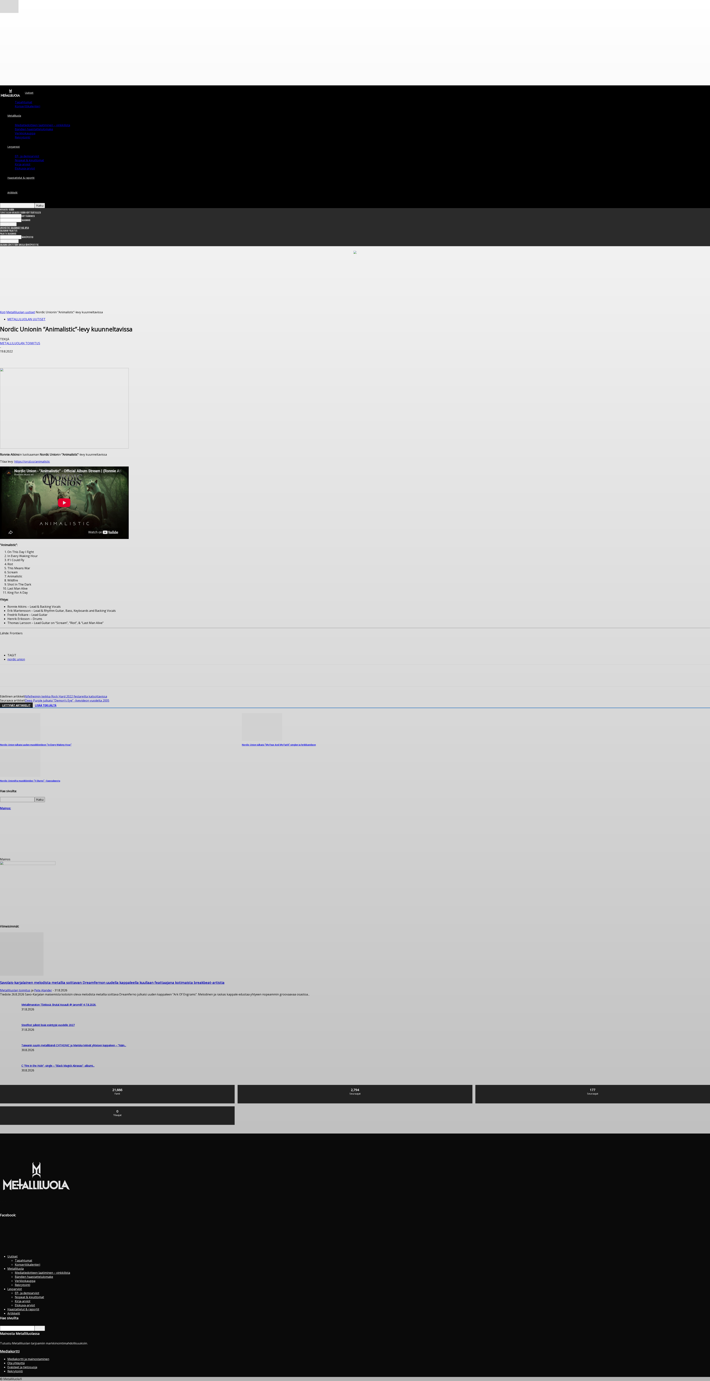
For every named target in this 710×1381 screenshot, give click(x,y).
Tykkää (117, 1086)
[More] (112, 357)
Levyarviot (13, 146)
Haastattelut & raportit (21, 177)
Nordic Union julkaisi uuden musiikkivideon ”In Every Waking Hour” (36, 744)
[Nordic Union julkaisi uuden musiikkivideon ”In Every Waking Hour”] (20, 740)
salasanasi (25, 220)
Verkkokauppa (25, 133)
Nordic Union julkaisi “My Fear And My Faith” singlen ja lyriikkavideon (279, 744)
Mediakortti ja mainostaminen (28, 1359)
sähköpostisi (27, 237)
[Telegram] (86, 357)
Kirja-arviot (22, 164)
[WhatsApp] (46, 357)
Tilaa (117, 1107)
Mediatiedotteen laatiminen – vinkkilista (42, 125)
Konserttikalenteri (27, 106)
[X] (19, 357)
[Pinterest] (33, 357)
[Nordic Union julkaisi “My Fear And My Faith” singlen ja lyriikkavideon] (262, 740)
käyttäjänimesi (28, 216)
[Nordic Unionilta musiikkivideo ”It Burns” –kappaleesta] (20, 776)
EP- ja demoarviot (27, 156)
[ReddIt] (73, 357)
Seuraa (355, 1086)
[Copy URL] (99, 357)
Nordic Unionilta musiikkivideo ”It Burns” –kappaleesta (30, 780)
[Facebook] (6, 357)
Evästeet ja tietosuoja (22, 1367)
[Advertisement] (355, 282)
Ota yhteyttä (16, 1363)
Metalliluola (14, 115)
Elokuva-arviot (25, 168)
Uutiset (29, 92)
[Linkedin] (59, 357)
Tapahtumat (23, 102)
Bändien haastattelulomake (34, 129)
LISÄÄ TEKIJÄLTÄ (45, 705)
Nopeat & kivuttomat (29, 160)
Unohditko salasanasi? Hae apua (14, 227)
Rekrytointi (22, 137)
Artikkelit (12, 192)
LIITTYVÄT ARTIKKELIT (16, 705)
